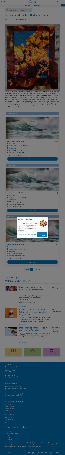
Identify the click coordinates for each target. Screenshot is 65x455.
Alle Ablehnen (32, 234)
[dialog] (32, 227)
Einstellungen (22, 234)
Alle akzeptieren (42, 234)
